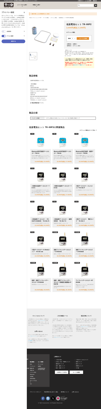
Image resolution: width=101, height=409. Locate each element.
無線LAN (32, 368)
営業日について (79, 365)
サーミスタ (40, 364)
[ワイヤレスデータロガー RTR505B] (84, 270)
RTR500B (55, 232)
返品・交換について (60, 368)
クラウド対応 (33, 372)
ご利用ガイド (80, 0)
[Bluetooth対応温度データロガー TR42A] (62, 141)
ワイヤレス (32, 366)
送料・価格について (60, 365)
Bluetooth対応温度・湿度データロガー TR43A (84, 152)
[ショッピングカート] (95, 5)
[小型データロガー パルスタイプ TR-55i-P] (84, 176)
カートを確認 (76, 372)
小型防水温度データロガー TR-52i (63, 187)
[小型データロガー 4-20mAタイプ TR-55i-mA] (40, 239)
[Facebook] (43, 398)
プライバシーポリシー (35, 392)
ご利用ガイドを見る (61, 372)
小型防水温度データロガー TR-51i (40, 187)
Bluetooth (32, 374)
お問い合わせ (75, 392)
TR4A (32, 133)
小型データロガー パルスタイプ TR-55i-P (84, 187)
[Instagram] (48, 398)
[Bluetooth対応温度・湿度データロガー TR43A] (84, 141)
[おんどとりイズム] (58, 398)
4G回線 (31, 376)
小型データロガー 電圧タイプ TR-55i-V (85, 220)
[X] (53, 398)
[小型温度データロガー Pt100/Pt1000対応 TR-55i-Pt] (40, 209)
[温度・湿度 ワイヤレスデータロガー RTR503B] (40, 270)
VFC (31, 384)
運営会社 (95, 0)
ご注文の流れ (59, 359)
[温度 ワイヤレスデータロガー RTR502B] (84, 239)
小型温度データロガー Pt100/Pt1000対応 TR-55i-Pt (40, 220)
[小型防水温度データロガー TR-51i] (40, 176)
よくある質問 (88, 0)
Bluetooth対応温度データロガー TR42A (62, 152)
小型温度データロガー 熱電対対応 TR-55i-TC (63, 220)
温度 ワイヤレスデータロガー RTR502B (84, 250)
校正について (79, 363)
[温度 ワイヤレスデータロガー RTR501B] (62, 239)
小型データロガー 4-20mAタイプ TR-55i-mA (41, 250)
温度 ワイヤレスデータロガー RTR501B (62, 250)
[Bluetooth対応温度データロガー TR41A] (40, 141)
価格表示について (60, 363)
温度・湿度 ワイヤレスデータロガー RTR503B (40, 281)
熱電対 (39, 366)
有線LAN (32, 370)
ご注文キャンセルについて (82, 359)
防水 (31, 364)
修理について (79, 361)
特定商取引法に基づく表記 (51, 392)
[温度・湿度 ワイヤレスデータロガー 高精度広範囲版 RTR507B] (62, 270)
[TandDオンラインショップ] (8, 5)
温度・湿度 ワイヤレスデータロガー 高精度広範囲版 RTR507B (62, 282)
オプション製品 (70, 32)
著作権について (65, 392)
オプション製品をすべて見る (87, 130)
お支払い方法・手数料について (63, 361)
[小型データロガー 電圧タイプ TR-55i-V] (84, 209)
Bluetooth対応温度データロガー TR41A (40, 152)
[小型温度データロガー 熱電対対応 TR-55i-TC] (62, 209)
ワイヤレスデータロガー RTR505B (84, 281)
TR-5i (32, 168)
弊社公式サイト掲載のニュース (79, 65)
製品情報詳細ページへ (38, 102)
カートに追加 (83, 38)
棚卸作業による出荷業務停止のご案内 (40, 13)
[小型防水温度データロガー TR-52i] (62, 176)
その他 (77, 368)
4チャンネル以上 (33, 381)
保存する (13, 41)
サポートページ (41, 320)
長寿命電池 (32, 378)
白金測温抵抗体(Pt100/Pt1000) (41, 369)
